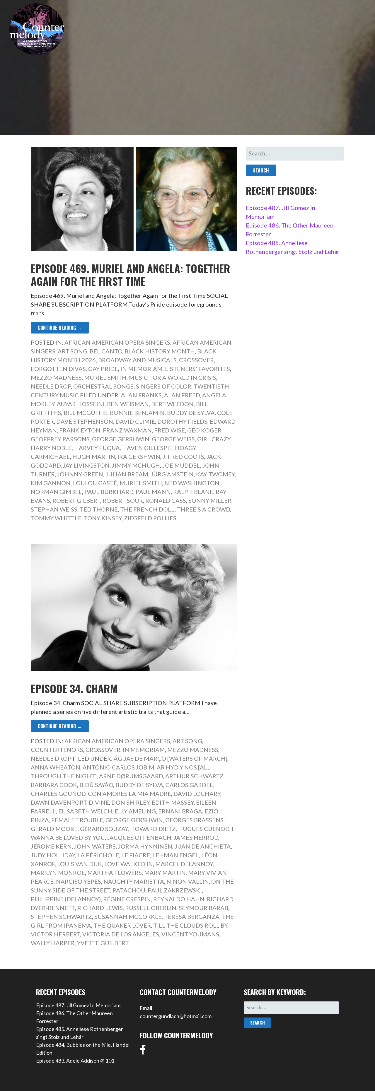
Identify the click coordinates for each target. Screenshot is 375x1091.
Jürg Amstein (172, 474)
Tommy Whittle (56, 517)
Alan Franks (141, 395)
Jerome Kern (51, 846)
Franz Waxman (127, 430)
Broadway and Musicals (137, 359)
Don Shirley (130, 802)
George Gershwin (120, 438)
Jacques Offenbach (139, 837)
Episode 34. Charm (74, 688)
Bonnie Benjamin (137, 412)
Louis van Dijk (79, 863)
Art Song (72, 351)
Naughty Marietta (133, 881)
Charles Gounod (58, 793)
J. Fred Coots (183, 456)
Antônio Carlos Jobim (118, 767)
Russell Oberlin (150, 907)
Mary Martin (165, 872)
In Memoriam (141, 368)
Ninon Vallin (187, 881)
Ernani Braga (180, 811)
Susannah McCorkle (128, 916)
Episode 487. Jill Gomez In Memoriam (78, 1005)
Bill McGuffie (86, 412)
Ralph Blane (193, 491)
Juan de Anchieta (203, 846)
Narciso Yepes (78, 881)
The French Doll (147, 509)
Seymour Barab (203, 907)
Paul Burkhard (108, 491)
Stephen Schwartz (61, 916)
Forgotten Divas (58, 368)
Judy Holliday (53, 855)
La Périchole (98, 855)
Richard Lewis (100, 907)
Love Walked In (128, 863)
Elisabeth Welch (85, 811)
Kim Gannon (51, 482)
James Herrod (196, 837)
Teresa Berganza (191, 916)
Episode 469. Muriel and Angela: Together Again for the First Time (130, 274)
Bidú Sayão (96, 784)
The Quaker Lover (122, 925)
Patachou (128, 890)
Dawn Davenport (58, 802)
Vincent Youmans (190, 934)
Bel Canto (106, 351)
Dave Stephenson (84, 421)
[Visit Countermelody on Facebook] (143, 1052)
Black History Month (160, 351)
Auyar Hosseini (81, 403)
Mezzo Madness (56, 377)
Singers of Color (163, 386)
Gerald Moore (54, 828)
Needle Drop (51, 386)
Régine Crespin (127, 898)
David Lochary (196, 793)
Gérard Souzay (104, 828)
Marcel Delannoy (184, 863)
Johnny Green (80, 474)
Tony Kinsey (103, 517)
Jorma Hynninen (145, 846)
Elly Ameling (135, 811)
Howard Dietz (153, 828)
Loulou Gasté (95, 482)
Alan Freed (182, 395)
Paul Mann (153, 491)
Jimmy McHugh (136, 465)
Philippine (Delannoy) (66, 898)
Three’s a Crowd (203, 509)
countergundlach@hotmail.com (176, 1016)
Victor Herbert (55, 934)
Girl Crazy (213, 438)
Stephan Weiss (54, 509)
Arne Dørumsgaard (131, 775)
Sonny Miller (209, 500)
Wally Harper (53, 942)
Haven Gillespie (147, 447)
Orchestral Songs (103, 386)
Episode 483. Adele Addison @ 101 (75, 1060)
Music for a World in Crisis (172, 377)
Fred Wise (169, 430)
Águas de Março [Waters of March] (170, 758)
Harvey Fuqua (97, 447)
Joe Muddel (181, 465)
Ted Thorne (99, 509)
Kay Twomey (215, 474)
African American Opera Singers (117, 342)
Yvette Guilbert (103, 942)
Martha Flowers (114, 872)
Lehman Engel (175, 855)
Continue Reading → (60, 327)
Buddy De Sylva (191, 412)
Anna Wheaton (55, 767)
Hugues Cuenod (203, 828)
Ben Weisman (128, 403)
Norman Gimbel (56, 491)
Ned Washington (191, 482)
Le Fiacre (135, 855)
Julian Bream (126, 474)
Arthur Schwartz (194, 775)
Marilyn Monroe (58, 872)
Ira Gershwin (138, 456)
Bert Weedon (172, 403)
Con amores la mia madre (129, 793)
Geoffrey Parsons (60, 438)
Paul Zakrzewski (175, 890)
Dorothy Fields (182, 421)
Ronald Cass (165, 500)
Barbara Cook (54, 784)
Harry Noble (51, 447)
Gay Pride (103, 368)
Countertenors (57, 749)
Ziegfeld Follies (150, 517)
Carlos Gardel (189, 784)
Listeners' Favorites (197, 368)
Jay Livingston (86, 465)
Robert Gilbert (76, 500)
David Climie (135, 421)
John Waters (95, 846)
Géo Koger (204, 430)
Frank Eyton (79, 430)
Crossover (196, 359)
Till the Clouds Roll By (190, 925)
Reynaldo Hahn (178, 898)
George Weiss (173, 438)
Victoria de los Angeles (120, 934)
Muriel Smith (105, 377)
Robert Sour (123, 500)
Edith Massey (173, 802)
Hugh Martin (93, 456)
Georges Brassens (194, 819)
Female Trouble (77, 819)
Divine (99, 802)
